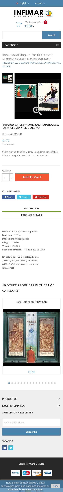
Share (10, 197)
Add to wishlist (12, 191)
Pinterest (42, 197)
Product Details (31, 214)
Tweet (25, 197)
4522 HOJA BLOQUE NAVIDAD (31, 302)
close (55, 486)
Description (31, 208)
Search (51, 35)
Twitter (10, 447)
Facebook (4, 447)
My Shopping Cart (35, 24)
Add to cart (32, 177)
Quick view (31, 338)
